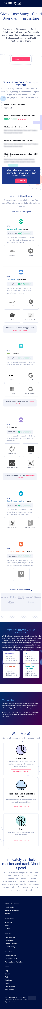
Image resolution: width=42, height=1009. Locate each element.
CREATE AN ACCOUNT (21, 59)
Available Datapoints (12, 910)
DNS (9, 427)
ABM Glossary (9, 989)
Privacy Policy (22, 997)
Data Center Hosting (16, 501)
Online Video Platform (16, 552)
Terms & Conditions (11, 997)
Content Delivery (14, 229)
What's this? (22, 119)
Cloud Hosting (13, 280)
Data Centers (9, 940)
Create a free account (21, 771)
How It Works (9, 907)
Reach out (21, 180)
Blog (6, 971)
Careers (7, 983)
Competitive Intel (11, 959)
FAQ (6, 977)
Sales (6, 925)
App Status (8, 980)
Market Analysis (10, 955)
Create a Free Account (20, 330)
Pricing (7, 913)
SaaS (9, 353)
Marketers (8, 922)
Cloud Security (10, 947)
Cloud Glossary (10, 986)
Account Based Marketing (13, 962)
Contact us (8, 974)
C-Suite (7, 928)
